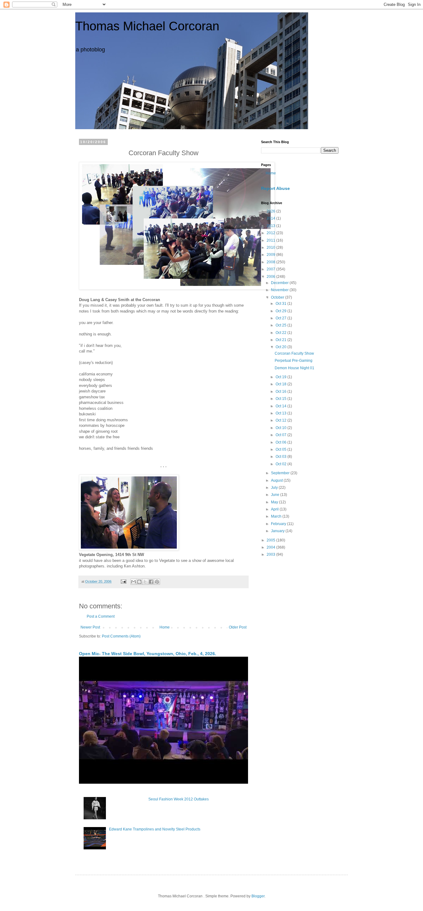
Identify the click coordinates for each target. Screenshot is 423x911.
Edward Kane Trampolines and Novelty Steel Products (154, 829)
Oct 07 (281, 435)
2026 (271, 211)
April (275, 509)
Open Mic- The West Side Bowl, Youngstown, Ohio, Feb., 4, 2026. (147, 653)
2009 (271, 254)
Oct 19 (281, 377)
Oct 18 (281, 384)
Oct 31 (281, 303)
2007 (271, 269)
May (275, 502)
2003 (271, 554)
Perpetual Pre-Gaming (293, 360)
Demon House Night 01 (294, 368)
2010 (271, 247)
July (275, 487)
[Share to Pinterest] (157, 582)
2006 (271, 276)
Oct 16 (281, 391)
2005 (271, 540)
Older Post (237, 627)
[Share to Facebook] (151, 582)
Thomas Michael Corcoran (147, 26)
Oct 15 (281, 398)
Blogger (257, 896)
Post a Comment (101, 616)
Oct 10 (281, 428)
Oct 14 (281, 406)
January (278, 531)
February (279, 524)
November (280, 290)
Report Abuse (275, 188)
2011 (271, 240)
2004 (271, 547)
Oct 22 (281, 333)
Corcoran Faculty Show (294, 353)
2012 (271, 233)
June (275, 495)
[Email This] (133, 582)
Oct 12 (281, 420)
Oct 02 (281, 464)
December (280, 283)
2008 (271, 262)
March (276, 516)
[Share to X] (145, 582)
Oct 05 (281, 449)
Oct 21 (281, 340)
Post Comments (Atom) (121, 636)
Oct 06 (281, 442)
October (278, 297)
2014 (271, 218)
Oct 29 (281, 311)
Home (164, 627)
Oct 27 (281, 318)
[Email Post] (123, 581)
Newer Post (90, 627)
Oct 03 (281, 456)
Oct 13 (281, 413)
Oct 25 (281, 325)
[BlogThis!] (139, 582)
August (277, 480)
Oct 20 (281, 347)
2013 (271, 226)
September (280, 473)
